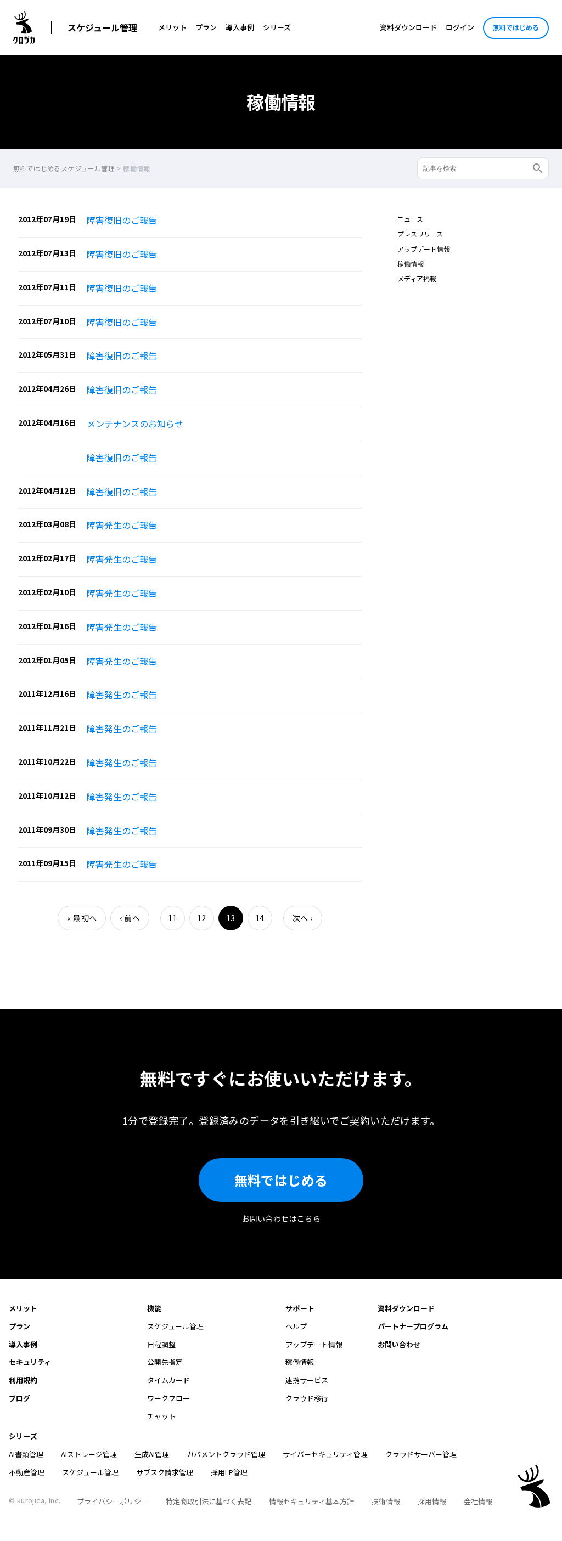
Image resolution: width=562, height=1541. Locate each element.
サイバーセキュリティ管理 (325, 1454)
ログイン (460, 27)
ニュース (410, 218)
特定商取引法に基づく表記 (208, 1501)
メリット (172, 27)
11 (172, 917)
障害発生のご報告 (122, 525)
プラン (206, 27)
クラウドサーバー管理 (421, 1454)
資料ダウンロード (408, 27)
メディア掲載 (416, 278)
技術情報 (386, 1501)
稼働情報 (410, 263)
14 (260, 917)
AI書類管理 (26, 1454)
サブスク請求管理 (164, 1472)
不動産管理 (26, 1472)
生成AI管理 (151, 1454)
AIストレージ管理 (89, 1454)
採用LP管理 (229, 1472)
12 (201, 917)
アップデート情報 (423, 248)
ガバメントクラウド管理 (226, 1454)
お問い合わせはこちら (281, 1218)
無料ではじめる (516, 27)
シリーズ (277, 27)
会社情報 (478, 1501)
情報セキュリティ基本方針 (311, 1501)
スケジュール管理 (102, 27)
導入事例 (240, 27)
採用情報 (432, 1501)
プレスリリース (420, 233)
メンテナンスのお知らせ (135, 423)
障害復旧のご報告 (122, 220)
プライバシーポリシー (112, 1501)
